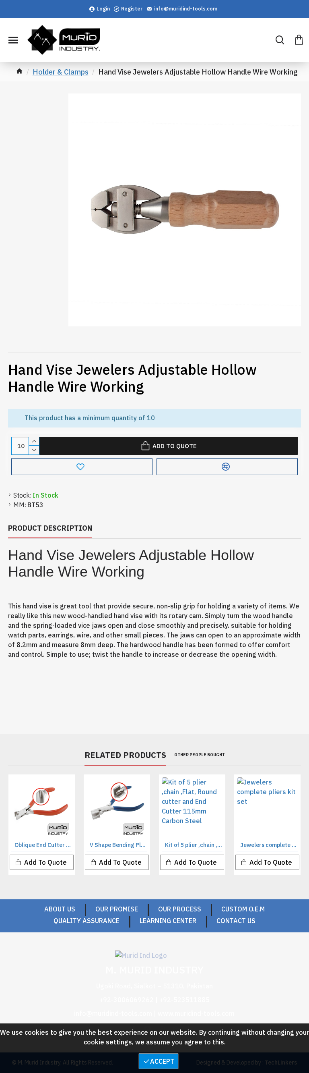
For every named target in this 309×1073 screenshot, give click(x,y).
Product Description (50, 528)
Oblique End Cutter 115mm (43, 845)
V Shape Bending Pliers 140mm (118, 845)
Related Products (125, 755)
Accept (162, 1061)
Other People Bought (199, 755)
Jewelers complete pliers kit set (269, 845)
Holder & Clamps (61, 72)
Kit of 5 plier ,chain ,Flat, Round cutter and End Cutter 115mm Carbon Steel (193, 845)
